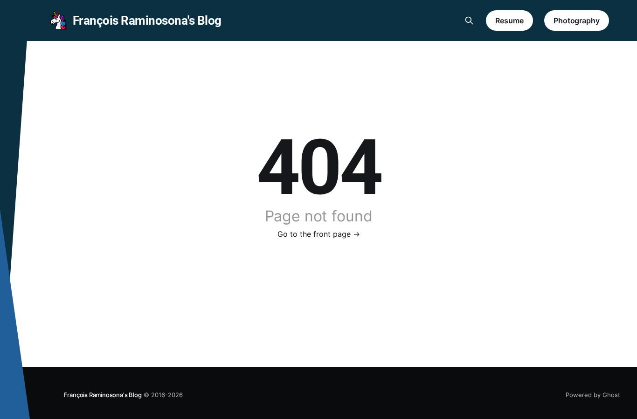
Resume (509, 20)
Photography (577, 20)
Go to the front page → (318, 234)
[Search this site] (469, 20)
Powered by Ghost (593, 394)
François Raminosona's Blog (103, 394)
